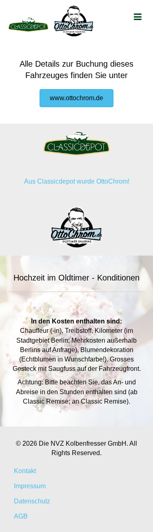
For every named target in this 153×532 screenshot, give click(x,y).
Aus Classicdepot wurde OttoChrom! (76, 181)
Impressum (30, 486)
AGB (21, 516)
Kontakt (25, 470)
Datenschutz (32, 501)
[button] (76, 98)
